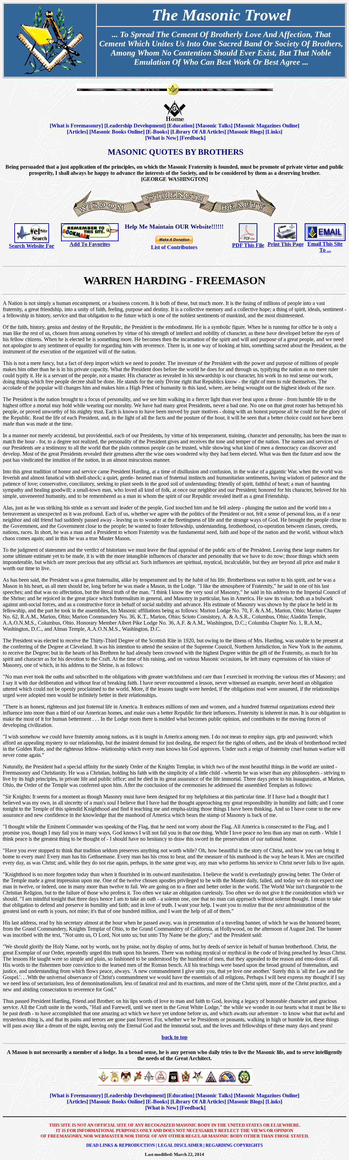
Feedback (192, 138)
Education (181, 125)
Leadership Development (135, 125)
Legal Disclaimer (180, 1145)
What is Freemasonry (76, 125)
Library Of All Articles (198, 132)
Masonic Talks (214, 125)
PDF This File (248, 245)
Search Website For (31, 246)
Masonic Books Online (117, 132)
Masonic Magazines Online (267, 125)
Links (273, 132)
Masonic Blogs (245, 132)
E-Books (157, 132)
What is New (162, 138)
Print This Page (286, 244)
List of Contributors (174, 247)
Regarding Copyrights (234, 1145)
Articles (77, 132)
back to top (174, 1037)
